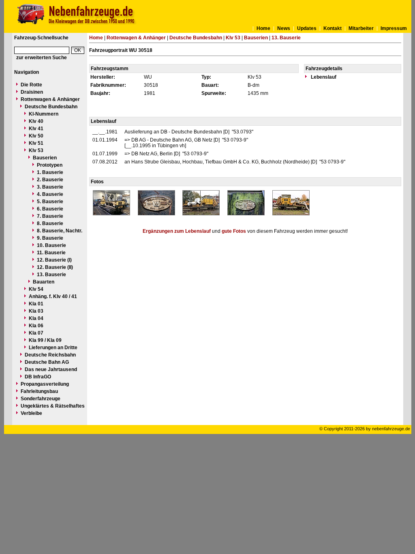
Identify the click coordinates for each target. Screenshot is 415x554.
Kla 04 (36, 318)
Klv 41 (36, 128)
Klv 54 (36, 289)
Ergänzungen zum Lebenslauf (177, 231)
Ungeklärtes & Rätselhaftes (53, 406)
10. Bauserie (51, 245)
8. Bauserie (50, 223)
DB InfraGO (38, 377)
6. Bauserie (50, 209)
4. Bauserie (50, 194)
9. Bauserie (50, 238)
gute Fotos (234, 231)
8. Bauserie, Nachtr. (59, 231)
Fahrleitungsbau (39, 391)
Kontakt (332, 28)
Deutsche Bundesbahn (51, 107)
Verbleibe (31, 413)
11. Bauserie (51, 253)
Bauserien (45, 158)
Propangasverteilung (45, 384)
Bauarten (43, 282)
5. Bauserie (50, 201)
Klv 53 (36, 150)
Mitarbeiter (361, 28)
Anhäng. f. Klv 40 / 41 (53, 296)
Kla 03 (36, 311)
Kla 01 (36, 304)
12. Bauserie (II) (55, 267)
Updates (307, 28)
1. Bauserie (50, 172)
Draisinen (32, 92)
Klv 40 (36, 121)
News (283, 28)
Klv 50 (36, 136)
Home (263, 28)
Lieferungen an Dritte (53, 347)
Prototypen (49, 165)
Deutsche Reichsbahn (50, 355)
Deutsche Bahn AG (47, 362)
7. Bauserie (50, 216)
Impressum (394, 28)
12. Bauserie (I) (54, 260)
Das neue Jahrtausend (51, 369)
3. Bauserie (50, 187)
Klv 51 (36, 143)
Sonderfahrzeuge (40, 399)
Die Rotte (31, 85)
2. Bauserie (50, 180)
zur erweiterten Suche (41, 57)
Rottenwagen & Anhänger (50, 99)
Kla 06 (36, 326)
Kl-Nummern (43, 114)
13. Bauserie (51, 274)
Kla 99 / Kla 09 (45, 340)
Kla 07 (36, 333)
